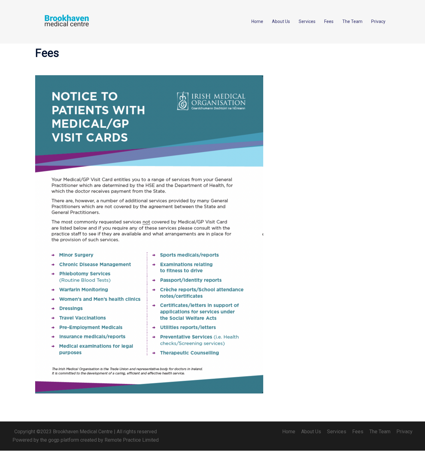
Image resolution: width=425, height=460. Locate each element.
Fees (329, 21)
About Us (281, 21)
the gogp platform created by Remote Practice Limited (99, 440)
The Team (352, 21)
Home (257, 21)
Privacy (378, 21)
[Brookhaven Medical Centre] (66, 21)
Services (307, 21)
